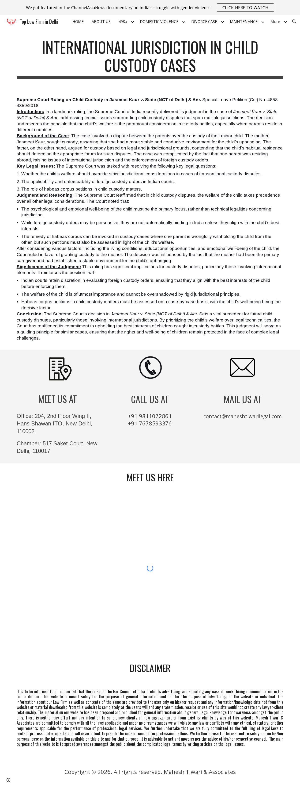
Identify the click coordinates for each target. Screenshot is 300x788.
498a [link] (123, 21)
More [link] (275, 21)
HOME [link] (78, 21)
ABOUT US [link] (101, 21)
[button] (294, 21)
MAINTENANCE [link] (244, 21)
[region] (150, 7)
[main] (150, 58)
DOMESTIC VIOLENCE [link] (159, 21)
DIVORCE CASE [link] (204, 21)
